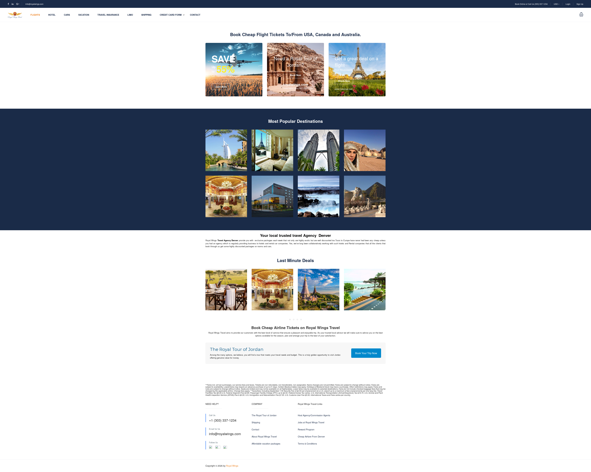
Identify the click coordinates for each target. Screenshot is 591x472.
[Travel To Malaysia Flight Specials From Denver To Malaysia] (365, 289)
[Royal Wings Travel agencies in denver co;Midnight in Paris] (272, 150)
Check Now (344, 80)
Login (568, 4)
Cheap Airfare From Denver (311, 436)
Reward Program (306, 429)
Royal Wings (232, 465)
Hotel (52, 14)
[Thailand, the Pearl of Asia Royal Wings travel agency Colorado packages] (318, 289)
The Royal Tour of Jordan (264, 415)
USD (556, 4)
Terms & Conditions (307, 443)
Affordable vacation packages (266, 443)
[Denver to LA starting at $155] (272, 196)
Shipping (146, 14)
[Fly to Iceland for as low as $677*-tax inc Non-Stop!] (318, 196)
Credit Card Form (171, 14)
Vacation (83, 14)
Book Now (295, 75)
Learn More (221, 86)
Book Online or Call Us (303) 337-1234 (531, 4)
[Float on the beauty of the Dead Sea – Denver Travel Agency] (365, 150)
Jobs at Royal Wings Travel (311, 422)
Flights (35, 14)
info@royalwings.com (34, 4)
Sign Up (580, 4)
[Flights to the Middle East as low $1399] (226, 150)
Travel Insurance (108, 14)
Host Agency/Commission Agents (314, 415)
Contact (195, 14)
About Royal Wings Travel (264, 436)
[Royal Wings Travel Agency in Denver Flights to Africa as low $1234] (226, 289)
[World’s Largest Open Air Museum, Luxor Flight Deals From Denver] (365, 196)
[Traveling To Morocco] (226, 196)
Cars (67, 14)
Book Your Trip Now (366, 353)
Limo (130, 14)
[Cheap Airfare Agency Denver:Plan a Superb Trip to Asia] (318, 150)
